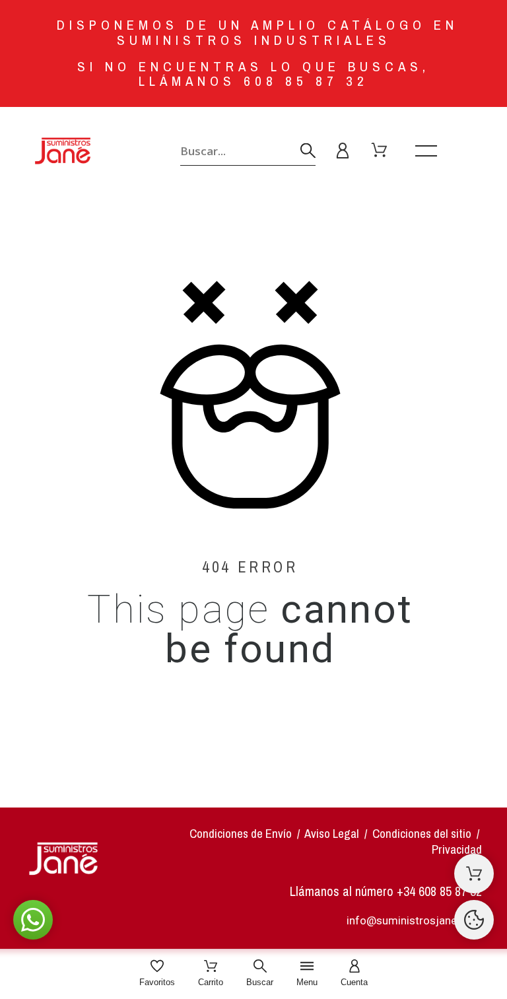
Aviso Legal (331, 833)
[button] (33, 920)
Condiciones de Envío (240, 833)
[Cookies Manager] (474, 920)
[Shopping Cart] (474, 873)
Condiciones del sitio (423, 833)
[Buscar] (308, 150)
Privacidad (457, 849)
